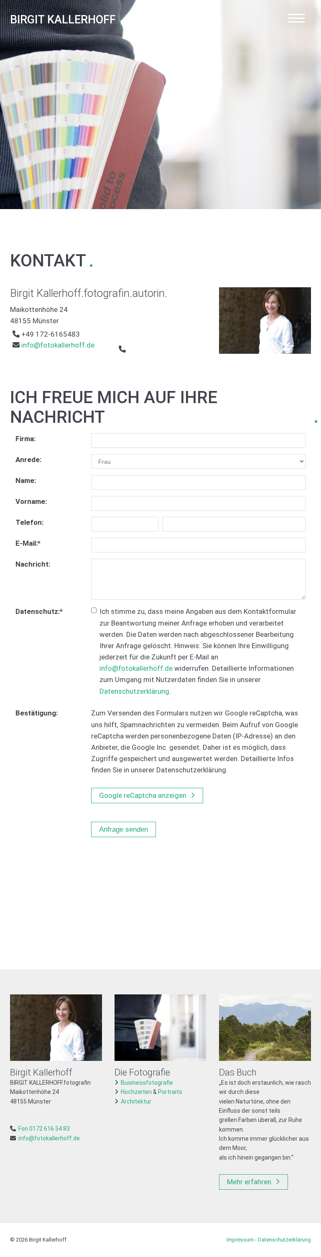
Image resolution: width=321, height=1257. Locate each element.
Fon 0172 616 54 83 (44, 1128)
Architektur (136, 1101)
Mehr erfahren (249, 1182)
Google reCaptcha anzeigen (142, 795)
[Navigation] (296, 19)
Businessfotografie (147, 1082)
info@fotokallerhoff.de (57, 345)
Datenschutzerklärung (134, 691)
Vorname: (31, 501)
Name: (25, 480)
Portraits (170, 1091)
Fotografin (92, 20)
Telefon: (29, 522)
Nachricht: (32, 564)
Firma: (25, 438)
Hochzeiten (136, 1091)
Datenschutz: (39, 611)
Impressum (240, 1240)
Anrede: (28, 459)
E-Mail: (28, 543)
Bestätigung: (36, 713)
